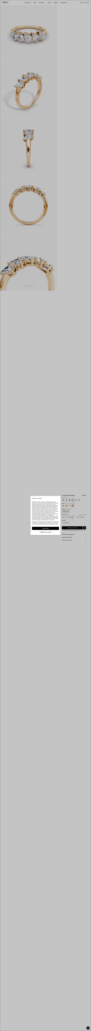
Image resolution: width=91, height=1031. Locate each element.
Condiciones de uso (53, 524)
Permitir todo (45, 528)
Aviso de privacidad (40, 524)
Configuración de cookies (45, 532)
